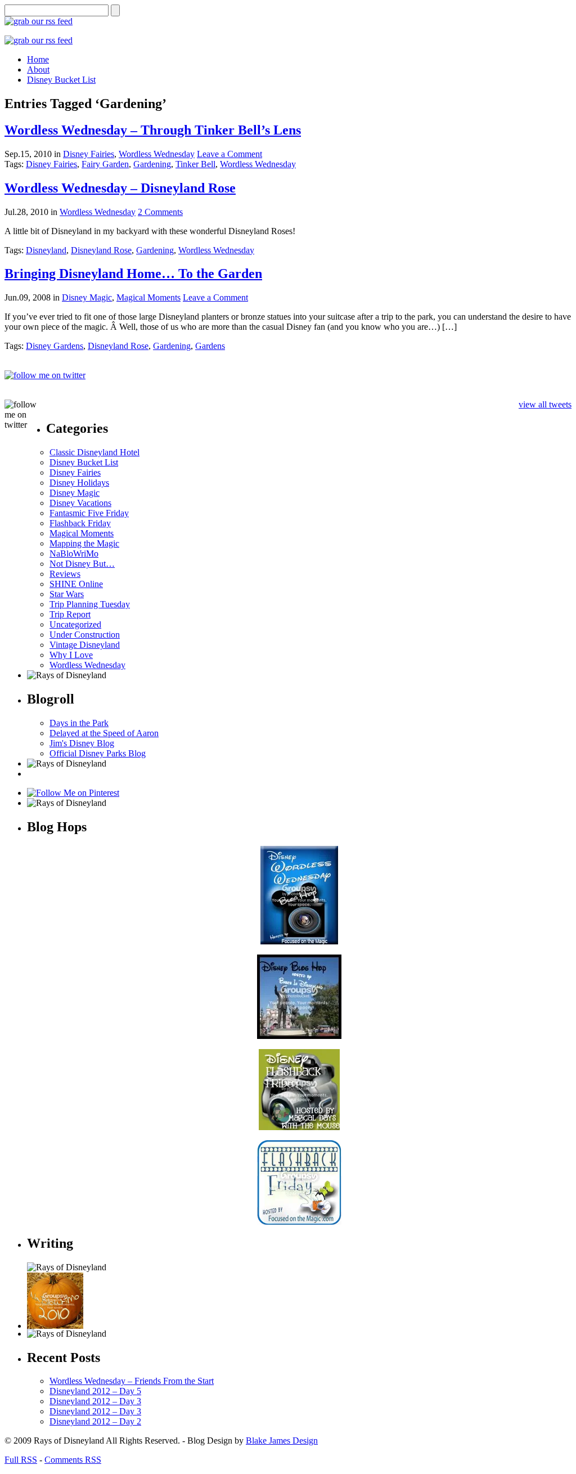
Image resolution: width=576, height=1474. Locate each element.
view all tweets (545, 404)
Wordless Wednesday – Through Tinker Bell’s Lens (152, 130)
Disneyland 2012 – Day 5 (95, 1391)
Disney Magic (87, 297)
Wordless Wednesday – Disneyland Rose (120, 188)
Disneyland (46, 250)
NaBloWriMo (74, 553)
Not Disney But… (82, 563)
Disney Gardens (54, 346)
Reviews (65, 574)
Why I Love (71, 655)
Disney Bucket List (84, 462)
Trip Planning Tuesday (90, 604)
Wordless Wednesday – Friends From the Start (132, 1381)
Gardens (210, 346)
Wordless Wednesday (157, 154)
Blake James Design (282, 1440)
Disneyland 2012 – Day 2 (95, 1421)
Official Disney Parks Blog (98, 753)
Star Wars (67, 594)
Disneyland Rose (101, 250)
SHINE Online (76, 584)
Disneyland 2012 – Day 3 (95, 1401)
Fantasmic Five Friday (89, 513)
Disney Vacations (80, 503)
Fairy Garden (105, 164)
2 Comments (160, 212)
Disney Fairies (88, 154)
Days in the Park (79, 723)
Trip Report (70, 614)
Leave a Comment (229, 154)
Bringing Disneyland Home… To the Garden (133, 273)
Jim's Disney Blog (82, 743)
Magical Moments (148, 297)
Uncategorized (75, 624)
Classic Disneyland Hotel (95, 452)
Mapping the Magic (84, 543)
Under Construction (85, 634)
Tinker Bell (195, 164)
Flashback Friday (80, 523)
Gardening (152, 164)
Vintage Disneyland (85, 644)
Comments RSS (72, 1459)
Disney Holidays (79, 482)
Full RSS (20, 1459)
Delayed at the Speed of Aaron (104, 733)
